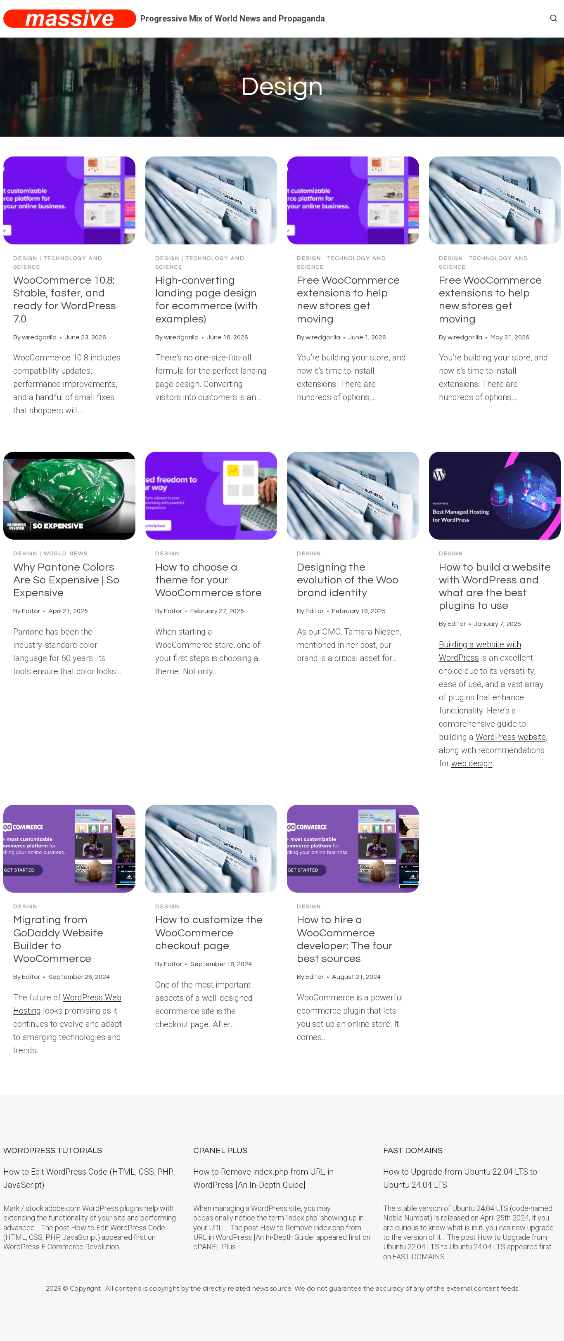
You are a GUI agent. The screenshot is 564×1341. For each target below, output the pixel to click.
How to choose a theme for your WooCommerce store (208, 580)
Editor (31, 611)
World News (66, 554)
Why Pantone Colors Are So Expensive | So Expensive (66, 580)
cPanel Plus (220, 1151)
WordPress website (511, 737)
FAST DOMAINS (413, 1151)
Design (25, 258)
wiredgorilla (39, 337)
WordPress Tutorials (52, 1151)
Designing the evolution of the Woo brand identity (348, 580)
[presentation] (69, 200)
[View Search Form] (554, 19)
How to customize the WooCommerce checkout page (209, 933)
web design (472, 763)
